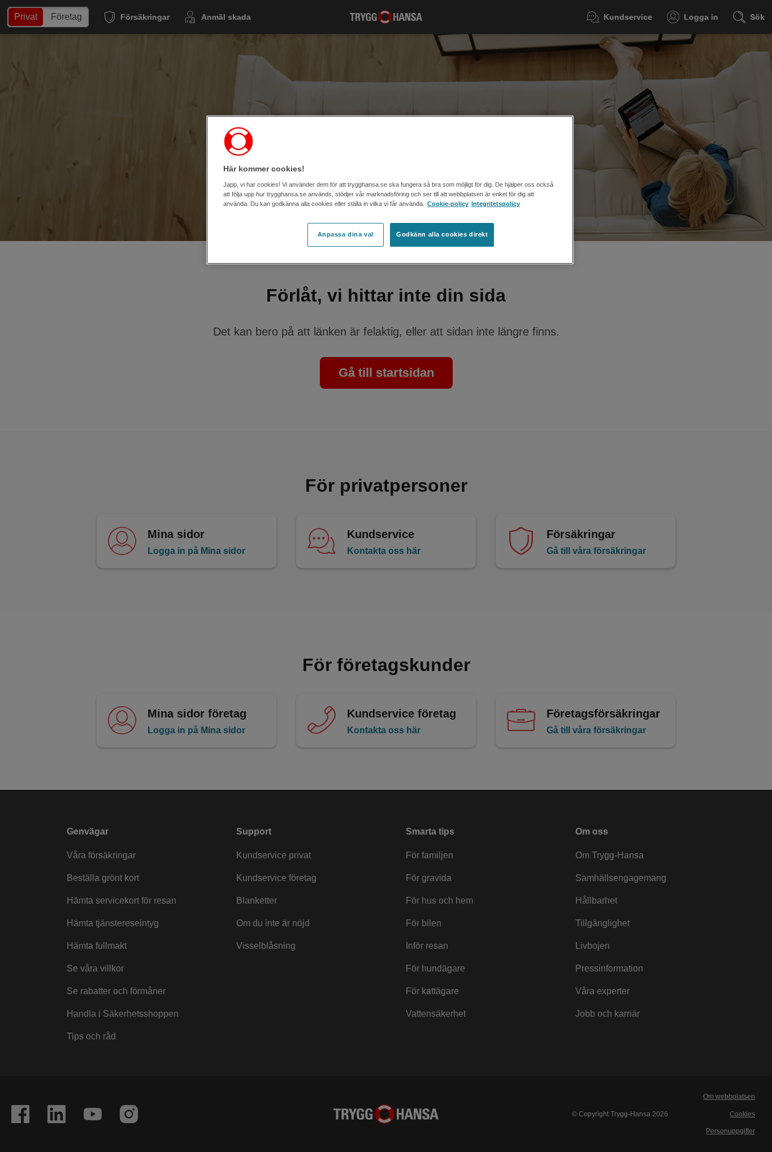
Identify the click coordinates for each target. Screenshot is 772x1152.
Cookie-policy (448, 203)
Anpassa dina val (346, 234)
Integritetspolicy (495, 203)
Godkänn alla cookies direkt (442, 234)
